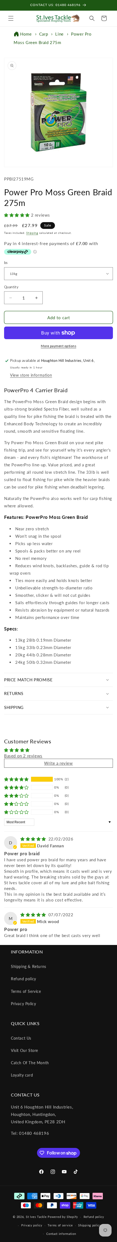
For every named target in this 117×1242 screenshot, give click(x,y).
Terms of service (60, 1225)
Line (59, 33)
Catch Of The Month (30, 1062)
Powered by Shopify (63, 1216)
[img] (33, 838)
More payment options (58, 346)
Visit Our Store (24, 1050)
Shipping (32, 232)
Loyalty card (22, 1075)
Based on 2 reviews (23, 755)
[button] (11, 18)
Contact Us (21, 1038)
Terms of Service (26, 991)
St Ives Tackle (36, 1216)
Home (26, 33)
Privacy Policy (23, 1003)
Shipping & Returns (28, 966)
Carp (43, 33)
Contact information (61, 1233)
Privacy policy (31, 1225)
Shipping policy (89, 1225)
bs (6, 262)
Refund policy (23, 978)
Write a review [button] (58, 763)
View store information (31, 375)
